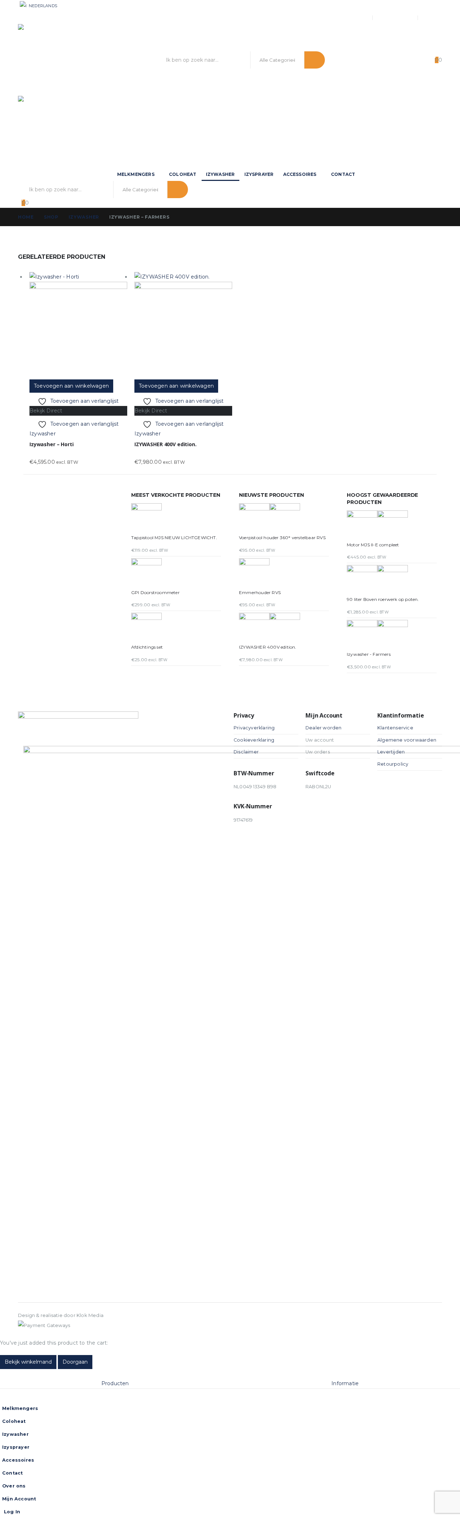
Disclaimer (246, 752)
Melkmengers (136, 174)
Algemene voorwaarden (406, 740)
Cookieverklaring (254, 740)
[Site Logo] (61, 60)
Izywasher (220, 174)
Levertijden (391, 752)
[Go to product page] (78, 326)
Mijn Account (395, 17)
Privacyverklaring (254, 727)
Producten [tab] (115, 1383)
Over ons (356, 17)
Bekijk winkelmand (28, 1362)
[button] (4, 1373)
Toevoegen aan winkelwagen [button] (71, 386)
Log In (435, 17)
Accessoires (300, 174)
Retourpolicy (392, 764)
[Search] (314, 60)
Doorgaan (75, 1362)
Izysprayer (259, 174)
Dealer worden (323, 727)
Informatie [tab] (345, 1383)
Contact (343, 174)
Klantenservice (395, 727)
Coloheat (183, 174)
